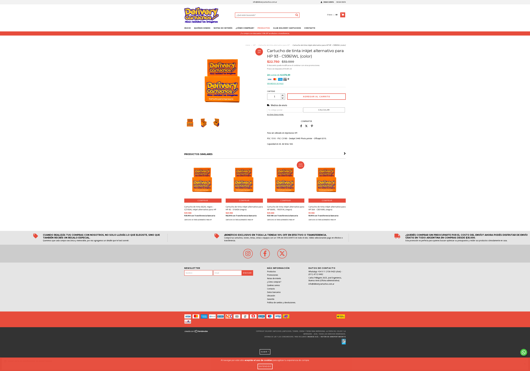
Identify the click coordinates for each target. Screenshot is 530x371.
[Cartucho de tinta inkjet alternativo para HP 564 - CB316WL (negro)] (327, 180)
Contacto (309, 28)
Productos (264, 28)
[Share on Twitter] (306, 126)
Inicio (187, 28)
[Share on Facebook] (301, 126)
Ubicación (271, 296)
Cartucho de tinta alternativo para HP (274, 45)
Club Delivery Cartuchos (287, 28)
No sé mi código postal (275, 114)
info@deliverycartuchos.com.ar (265, 2)
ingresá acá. (313, 337)
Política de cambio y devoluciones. (281, 302)
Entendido (265, 366)
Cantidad (271, 91)
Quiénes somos (202, 28)
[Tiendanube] (196, 332)
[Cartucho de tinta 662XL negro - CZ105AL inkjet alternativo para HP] (203, 180)
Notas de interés (223, 28)
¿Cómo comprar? (245, 28)
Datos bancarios (274, 292)
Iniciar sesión (341, 2)
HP (254, 45)
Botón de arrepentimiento (333, 337)
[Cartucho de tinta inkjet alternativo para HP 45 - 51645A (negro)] (244, 180)
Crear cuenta (328, 2)
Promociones (272, 275)
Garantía (270, 299)
